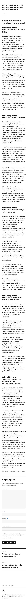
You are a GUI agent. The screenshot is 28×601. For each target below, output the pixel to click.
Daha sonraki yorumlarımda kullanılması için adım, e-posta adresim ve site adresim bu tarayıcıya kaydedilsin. (14, 536)
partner (6, 471)
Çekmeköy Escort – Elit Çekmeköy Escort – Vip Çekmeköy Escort (12, 7)
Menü (4, 13)
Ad (3, 511)
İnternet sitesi (6, 526)
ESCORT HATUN (21, 471)
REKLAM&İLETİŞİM (7, 585)
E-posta (5, 518)
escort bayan (5, 595)
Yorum (4, 489)
